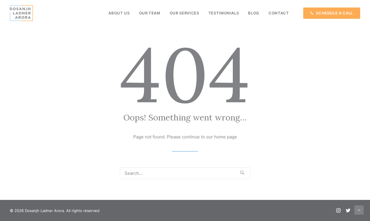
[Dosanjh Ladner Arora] (21, 13)
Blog (253, 13)
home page (225, 137)
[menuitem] (119, 13)
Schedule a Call (334, 13)
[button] (242, 172)
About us (119, 13)
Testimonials (223, 13)
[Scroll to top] (359, 209)
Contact (279, 13)
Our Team (149, 13)
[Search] (185, 173)
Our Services (184, 13)
